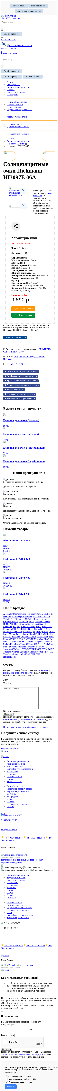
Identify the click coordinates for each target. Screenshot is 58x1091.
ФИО (5, 680)
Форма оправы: (19, 265)
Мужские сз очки (15, 389)
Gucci (31, 629)
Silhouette (30, 647)
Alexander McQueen (12, 614)
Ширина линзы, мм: (21, 273)
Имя (30, 1029)
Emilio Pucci (33, 624)
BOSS (36, 616)
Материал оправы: (21, 260)
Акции (10, 892)
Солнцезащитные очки (18, 761)
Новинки (11, 774)
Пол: (13, 263)
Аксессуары (12, 771)
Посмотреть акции (10, 748)
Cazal (21, 621)
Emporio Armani (28, 626)
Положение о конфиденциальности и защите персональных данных (22, 861)
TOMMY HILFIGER (32, 649)
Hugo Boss (43, 631)
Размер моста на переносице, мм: (28, 275)
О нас (9, 799)
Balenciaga (17, 616)
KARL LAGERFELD (44, 634)
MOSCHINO (28, 641)
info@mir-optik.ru (9, 829)
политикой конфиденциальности (19, 719)
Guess (37, 629)
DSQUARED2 (10, 624)
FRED (15, 629)
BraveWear (27, 616)
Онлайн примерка (11, 34)
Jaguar (19, 634)
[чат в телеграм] (25, 965)
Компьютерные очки (17, 117)
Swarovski (8, 649)
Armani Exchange (44, 614)
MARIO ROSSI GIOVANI (21, 639)
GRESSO (23, 629)
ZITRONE (35, 654)
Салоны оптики (14, 776)
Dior (26, 621)
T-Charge (17, 649)
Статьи (10, 779)
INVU (52, 631)
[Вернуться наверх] (5, 970)
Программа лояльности (18, 126)
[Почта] (3, 45)
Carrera (45, 619)
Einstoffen (7, 626)
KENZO (7, 636)
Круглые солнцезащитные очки (22, 380)
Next (23, 191)
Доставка (11, 794)
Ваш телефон (7, 1035)
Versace (33, 652)
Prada (46, 644)
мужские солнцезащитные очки (22, 371)
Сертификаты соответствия (20, 769)
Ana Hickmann (29, 614)
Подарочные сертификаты (19, 109)
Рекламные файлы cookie (20, 1082)
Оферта (10, 806)
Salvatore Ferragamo (16, 647)
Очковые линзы (14, 124)
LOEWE (32, 636)
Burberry (37, 619)
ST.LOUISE (41, 647)
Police (40, 644)
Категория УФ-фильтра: (23, 288)
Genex (19, 631)
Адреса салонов (8, 48)
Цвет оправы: (18, 283)
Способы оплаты (15, 786)
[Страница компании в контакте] (19, 45)
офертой (29, 673)
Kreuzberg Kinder (20, 636)
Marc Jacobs (42, 636)
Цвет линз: (16, 285)
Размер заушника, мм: (22, 278)
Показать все (9, 657)
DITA (31, 621)
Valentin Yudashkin (20, 652)
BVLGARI (18, 619)
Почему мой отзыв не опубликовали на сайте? (25, 727)
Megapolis (39, 641)
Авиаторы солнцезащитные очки (23, 385)
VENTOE (48, 652)
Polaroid (24, 644)
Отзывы (10, 801)
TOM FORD (48, 649)
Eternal (42, 624)
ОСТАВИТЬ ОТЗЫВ (16, 364)
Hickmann (27, 631)
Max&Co (48, 639)
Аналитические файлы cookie (22, 1079)
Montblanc (16, 641)
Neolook (48, 641)
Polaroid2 (32, 644)
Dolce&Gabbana (42, 621)
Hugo (35, 631)
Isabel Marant (9, 634)
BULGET (28, 619)
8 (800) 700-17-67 (9, 820)
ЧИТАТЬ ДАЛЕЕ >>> (15, 337)
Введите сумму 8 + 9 (13, 711)
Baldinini (7, 616)
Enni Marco (47, 626)
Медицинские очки (16, 764)
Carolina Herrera (10, 621)
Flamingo (7, 629)
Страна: (15, 258)
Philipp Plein (9, 644)
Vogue (40, 652)
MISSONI (25, 654)
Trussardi (7, 652)
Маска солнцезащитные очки (21, 398)
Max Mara (38, 639)
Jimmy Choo (28, 634)
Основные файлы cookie (19, 1076)
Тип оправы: (18, 270)
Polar (17, 644)
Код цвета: (16, 268)
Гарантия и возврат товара (19, 789)
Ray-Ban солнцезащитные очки (22, 376)
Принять (10, 1087)
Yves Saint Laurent (11, 654)
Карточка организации (18, 791)
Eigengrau (22, 624)
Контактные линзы (16, 766)
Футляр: (15, 280)
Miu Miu (7, 641)
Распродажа (12, 796)
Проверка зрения (32, 76)
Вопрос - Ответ (14, 781)
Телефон (7, 683)
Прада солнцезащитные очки (21, 394)
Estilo (38, 626)
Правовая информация (18, 134)
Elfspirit (16, 626)
